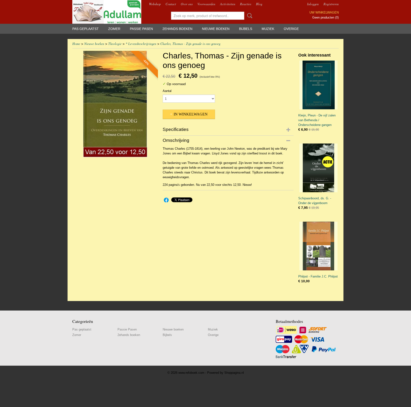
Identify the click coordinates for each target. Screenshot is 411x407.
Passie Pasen (141, 29)
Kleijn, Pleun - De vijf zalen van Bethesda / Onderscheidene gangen (317, 120)
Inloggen (313, 4)
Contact (171, 4)
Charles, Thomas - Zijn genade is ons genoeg (190, 43)
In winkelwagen (191, 114)
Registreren (331, 4)
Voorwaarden (206, 4)
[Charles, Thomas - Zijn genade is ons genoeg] (115, 104)
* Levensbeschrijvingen (141, 43)
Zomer (114, 29)
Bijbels (245, 29)
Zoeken (248, 15)
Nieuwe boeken (216, 29)
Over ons (187, 4)
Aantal (167, 91)
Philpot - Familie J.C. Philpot (318, 276)
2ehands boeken (177, 29)
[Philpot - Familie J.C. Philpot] (318, 246)
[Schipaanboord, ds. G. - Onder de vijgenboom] (318, 168)
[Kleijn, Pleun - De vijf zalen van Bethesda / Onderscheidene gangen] (318, 85)
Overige (291, 29)
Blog (259, 4)
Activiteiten (227, 4)
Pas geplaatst (85, 29)
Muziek (268, 29)
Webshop (155, 4)
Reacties (245, 4)
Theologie (115, 43)
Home (76, 43)
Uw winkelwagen (324, 12)
